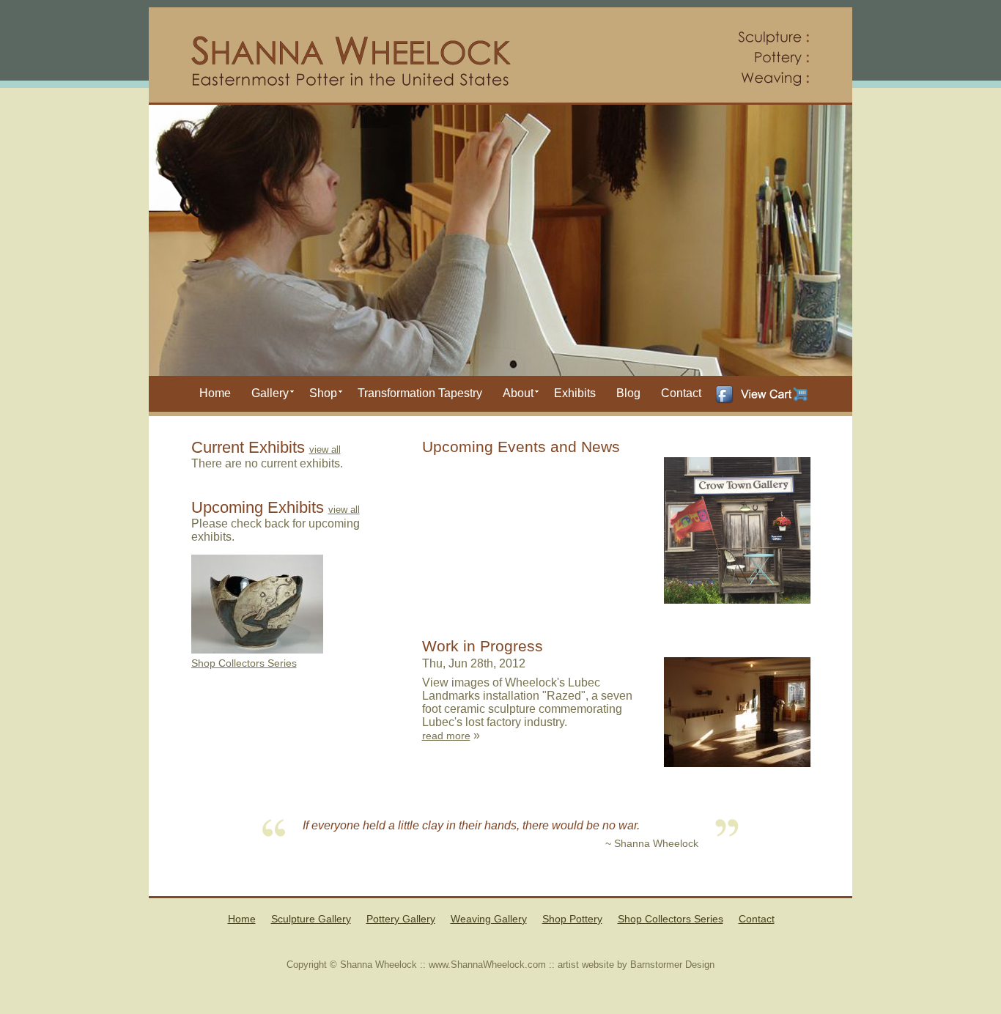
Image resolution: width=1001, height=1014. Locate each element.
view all (325, 449)
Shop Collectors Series (244, 663)
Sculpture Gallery (311, 919)
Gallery (270, 393)
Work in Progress (482, 645)
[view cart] (774, 394)
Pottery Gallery (400, 919)
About (518, 393)
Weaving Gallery (489, 919)
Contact (681, 393)
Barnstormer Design (672, 964)
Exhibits (575, 393)
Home (215, 393)
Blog (628, 393)
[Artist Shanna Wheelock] (500, 56)
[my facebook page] (724, 392)
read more (446, 735)
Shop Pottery (572, 919)
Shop (323, 393)
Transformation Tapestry (420, 393)
